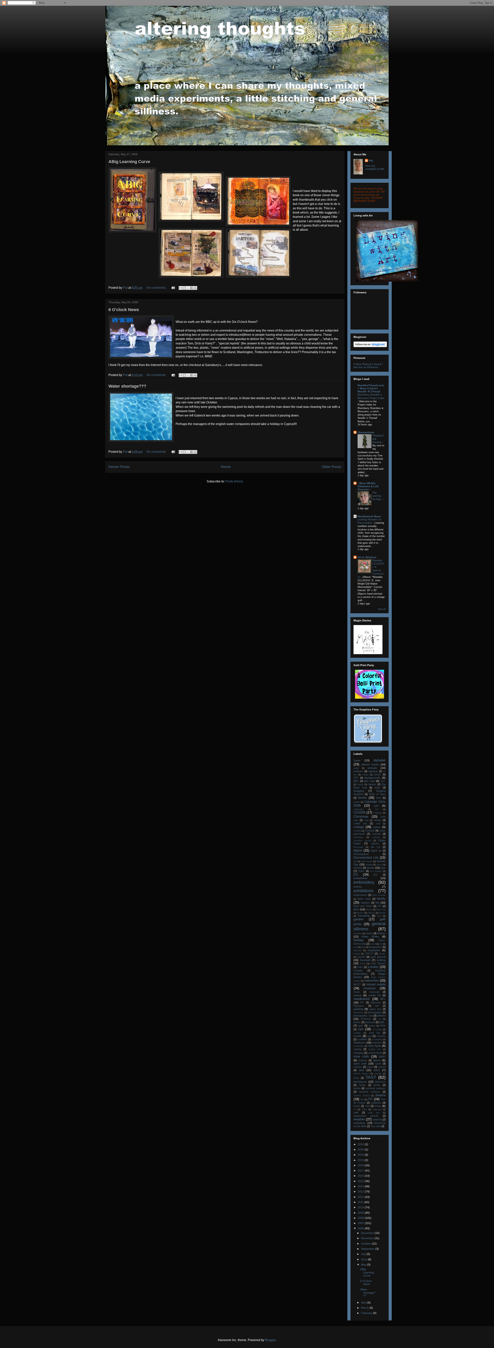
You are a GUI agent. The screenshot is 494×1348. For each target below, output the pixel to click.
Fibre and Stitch (363, 906)
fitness (369, 909)
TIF (370, 1099)
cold (378, 823)
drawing (358, 868)
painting (358, 1009)
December (368, 1232)
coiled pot (360, 823)
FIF (379, 906)
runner (358, 1036)
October (366, 1243)
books (362, 797)
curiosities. (359, 837)
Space (377, 1060)
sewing (357, 1049)
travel (357, 1106)
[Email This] (181, 288)
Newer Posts (119, 467)
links (360, 967)
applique (373, 771)
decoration (358, 847)
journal (361, 957)
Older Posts (331, 467)
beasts (372, 784)
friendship (364, 915)
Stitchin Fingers (361, 1073)
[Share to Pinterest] (195, 288)
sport (378, 1063)
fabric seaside (379, 895)
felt (377, 902)
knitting (381, 960)
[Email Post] (173, 287)
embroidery (364, 882)
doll (355, 861)
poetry (357, 1022)
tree (367, 1106)
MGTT (357, 984)
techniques (360, 1081)
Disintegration (361, 854)
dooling (369, 864)
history (381, 933)
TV (355, 1109)
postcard (370, 1022)
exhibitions (363, 890)
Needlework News (369, 516)
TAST (371, 1077)
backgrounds (372, 777)
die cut (375, 847)
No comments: (156, 287)
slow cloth (361, 1056)
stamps (358, 1067)
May (364, 1264)
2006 (361, 1228)
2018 (361, 1165)
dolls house (366, 861)
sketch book (375, 1053)
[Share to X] (188, 288)
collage (359, 827)
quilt (360, 1025)
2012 (361, 1196)
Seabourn (359, 1042)
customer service (362, 840)
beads (360, 784)
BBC (356, 781)
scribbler (362, 1039)
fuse (379, 916)
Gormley (358, 933)
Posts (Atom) (234, 481)
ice (381, 944)
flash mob (381, 909)
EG (356, 874)
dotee (379, 864)
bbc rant (369, 781)
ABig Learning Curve (129, 161)
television (380, 1081)
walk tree (374, 1113)
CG (376, 809)
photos (381, 1015)
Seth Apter (374, 1045)
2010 (361, 1207)
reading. (357, 1033)
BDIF (383, 781)
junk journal (378, 956)
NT (362, 1002)
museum (369, 988)
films (356, 909)
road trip (374, 1033)
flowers (360, 913)
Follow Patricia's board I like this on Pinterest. (368, 366)
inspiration (374, 950)
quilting (372, 1026)
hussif (373, 944)
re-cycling (377, 1029)
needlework (362, 999)
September (368, 1248)
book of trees (377, 794)
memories (371, 980)
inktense (357, 950)
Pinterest (366, 1019)
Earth (361, 871)
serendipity (359, 1046)
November (368, 1238)
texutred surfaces (369, 1092)
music (357, 992)
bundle (357, 802)
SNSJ (382, 1056)
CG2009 (359, 812)
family (381, 898)
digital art (376, 850)
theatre (381, 1095)
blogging (359, 790)
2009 (361, 1212)
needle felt (374, 995)
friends (382, 913)
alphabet (379, 760)
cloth (366, 820)
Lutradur (358, 970)
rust (369, 1036)
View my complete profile (374, 167)
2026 (361, 1144)
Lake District (378, 963)
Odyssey (376, 1002)
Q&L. (382, 1022)
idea (363, 947)
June (364, 1259)
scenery (381, 1036)
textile (357, 1088)
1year (357, 760)
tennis (376, 1085)
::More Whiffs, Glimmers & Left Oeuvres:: (368, 486)
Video (364, 1109)
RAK (383, 1025)
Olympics (359, 1006)
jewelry (382, 954)
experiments (360, 895)
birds (377, 787)
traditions (376, 1102)
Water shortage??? (127, 386)
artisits (365, 774)
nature (357, 995)
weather (359, 1119)
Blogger (270, 1340)
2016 (361, 1175)
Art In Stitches (367, 557)
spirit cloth (360, 1063)
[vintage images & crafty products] (368, 742)
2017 (361, 1170)
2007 (361, 1223)
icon (355, 947)
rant (360, 1029)
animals (372, 767)
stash (370, 1067)
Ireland (357, 954)
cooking (357, 831)
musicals (375, 992)
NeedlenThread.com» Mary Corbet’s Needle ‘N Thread (371, 388)
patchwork (358, 1012)
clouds (377, 820)
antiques (358, 771)
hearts (369, 933)
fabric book (364, 899)
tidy (362, 1099)
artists (377, 774)
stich (361, 1070)
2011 (361, 1202)
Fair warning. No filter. (377, 496)
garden (358, 919)
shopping (359, 1053)
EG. (376, 874)
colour (377, 827)
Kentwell (365, 960)
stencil (382, 1067)
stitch (377, 1070)
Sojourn (363, 1060)
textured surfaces (376, 1088)
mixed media (376, 984)
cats (376, 805)
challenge (377, 813)
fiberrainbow (366, 432)
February (367, 1312)
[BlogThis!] (184, 288)
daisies (375, 843)
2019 (361, 1160)
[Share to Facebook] (192, 288)
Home (226, 467)
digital (358, 850)
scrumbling (377, 1039)
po (379, 1019)
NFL (383, 998)
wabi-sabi (377, 1109)
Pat (371, 160)
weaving (377, 1119)
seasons (377, 1042)
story (356, 1078)
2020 (361, 1154)
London (373, 967)
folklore (371, 913)
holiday (359, 940)
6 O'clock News (123, 309)
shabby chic (374, 1049)
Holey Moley (370, 936)
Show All (382, 609)
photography (374, 1012)
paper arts (375, 1009)
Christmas (361, 816)
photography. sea (363, 1015)
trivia (378, 1105)
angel (356, 768)
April (364, 1302)
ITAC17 (369, 953)
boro (378, 798)
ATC (356, 778)
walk (356, 1112)
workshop (359, 1122)
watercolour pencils (366, 1116)
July (364, 1253)
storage (377, 1073)
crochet (376, 834)
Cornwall (370, 830)
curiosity (376, 837)
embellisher (361, 878)
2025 (361, 1149)
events (358, 886)
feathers (365, 902)
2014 (361, 1186)
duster (371, 867)
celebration (359, 809)
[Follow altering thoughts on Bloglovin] (370, 346)
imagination (375, 947)
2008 (361, 1217)
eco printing (375, 871)
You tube (376, 1126)
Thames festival (362, 1095)
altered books (370, 764)
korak (362, 963)
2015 (361, 1181)
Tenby (362, 1085)
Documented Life (366, 857)
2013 (361, 1191)
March (365, 1307)
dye (383, 867)
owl (377, 1006)
